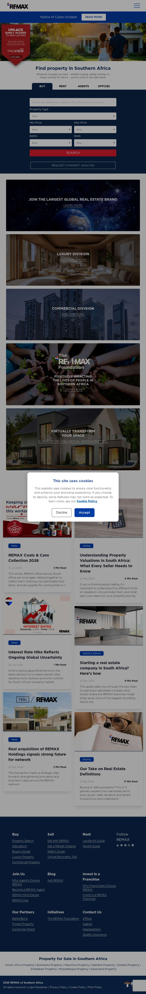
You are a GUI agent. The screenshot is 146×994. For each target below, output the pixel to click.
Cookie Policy (87, 501)
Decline (61, 512)
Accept (84, 512)
